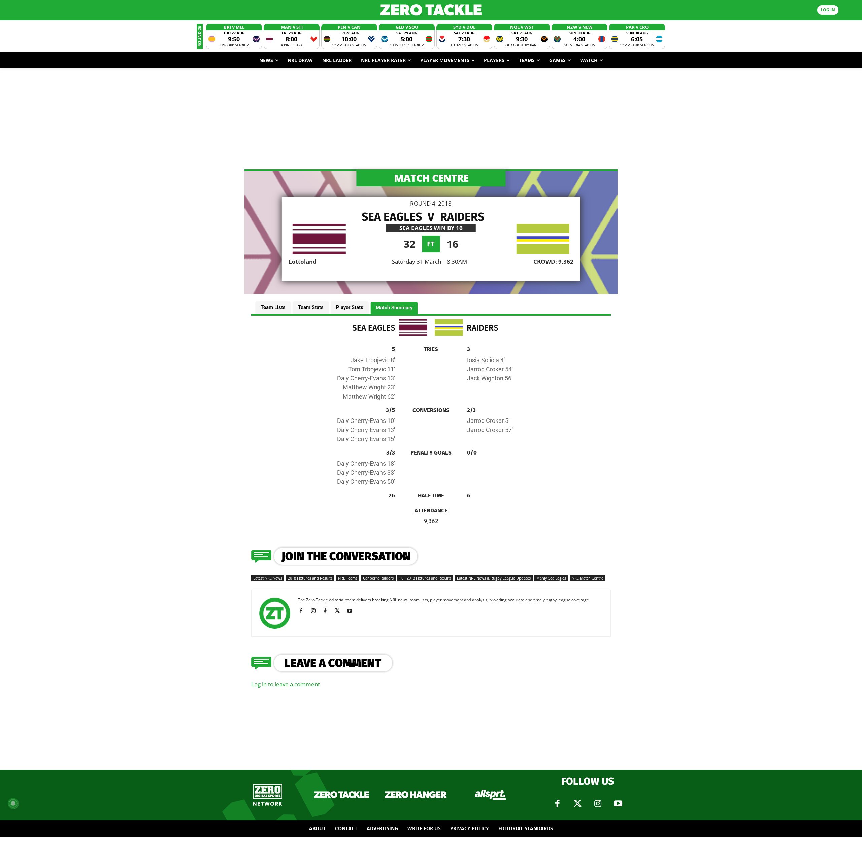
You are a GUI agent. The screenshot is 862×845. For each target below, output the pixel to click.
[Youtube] (352, 611)
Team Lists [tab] (273, 307)
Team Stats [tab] (311, 307)
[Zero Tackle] (431, 9)
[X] (339, 611)
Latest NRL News (267, 578)
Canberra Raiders (378, 578)
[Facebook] (303, 611)
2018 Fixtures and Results (310, 578)
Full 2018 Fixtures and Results (425, 578)
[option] (234, 36)
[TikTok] (327, 611)
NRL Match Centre (587, 578)
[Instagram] (315, 611)
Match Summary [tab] (394, 308)
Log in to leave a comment (285, 684)
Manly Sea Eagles (551, 578)
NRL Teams (347, 578)
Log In (828, 10)
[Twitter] (577, 803)
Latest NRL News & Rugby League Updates (494, 578)
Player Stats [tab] (349, 307)
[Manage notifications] (13, 803)
